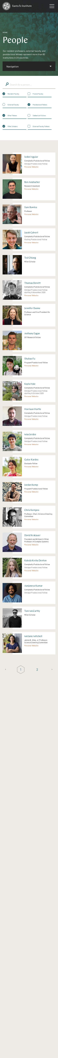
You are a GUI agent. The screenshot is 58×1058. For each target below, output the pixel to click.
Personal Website (31, 167)
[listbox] (29, 66)
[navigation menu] (51, 6)
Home (5, 32)
